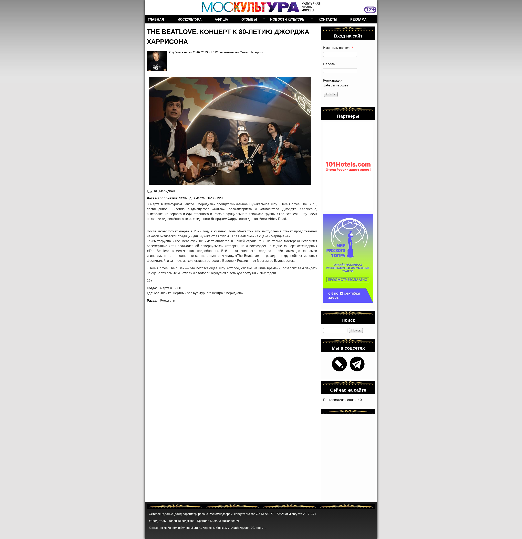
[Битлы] (230, 131)
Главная (156, 19)
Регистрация (332, 80)
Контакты (328, 19)
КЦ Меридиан (164, 191)
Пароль (330, 64)
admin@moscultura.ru (186, 527)
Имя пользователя (338, 48)
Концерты (167, 300)
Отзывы (247, 20)
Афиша (221, 19)
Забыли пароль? (335, 85)
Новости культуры (286, 20)
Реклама (358, 19)
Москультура (189, 19)
